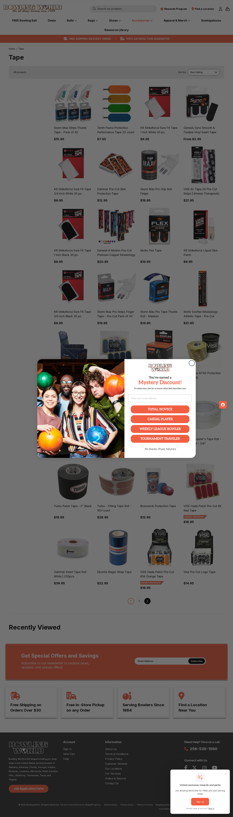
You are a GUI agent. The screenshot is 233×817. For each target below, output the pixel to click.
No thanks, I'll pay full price (160, 449)
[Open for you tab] (223, 405)
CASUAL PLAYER (160, 419)
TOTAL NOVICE (160, 409)
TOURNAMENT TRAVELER (160, 439)
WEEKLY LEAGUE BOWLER (160, 429)
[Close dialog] (191, 363)
